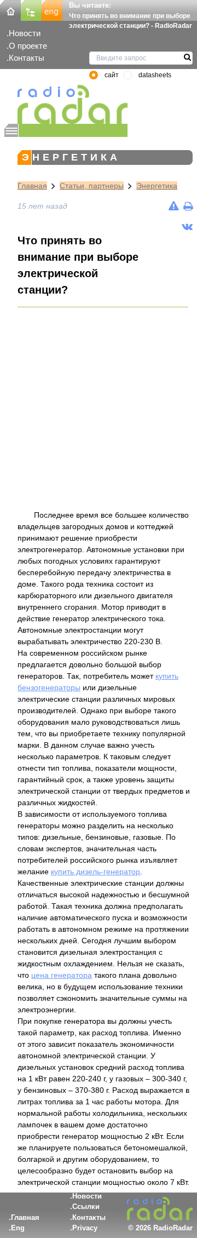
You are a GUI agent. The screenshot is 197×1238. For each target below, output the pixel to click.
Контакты (26, 57)
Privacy (84, 1228)
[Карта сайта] (31, 9)
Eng (18, 1228)
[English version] (52, 9)
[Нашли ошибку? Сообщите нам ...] (174, 206)
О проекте (28, 45)
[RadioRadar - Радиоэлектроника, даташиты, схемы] (66, 104)
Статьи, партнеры (92, 185)
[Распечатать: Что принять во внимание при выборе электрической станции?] (188, 206)
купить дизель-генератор (95, 871)
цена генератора (61, 975)
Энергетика (156, 185)
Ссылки (86, 1206)
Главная (32, 185)
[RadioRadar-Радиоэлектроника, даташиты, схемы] (10, 9)
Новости (24, 33)
